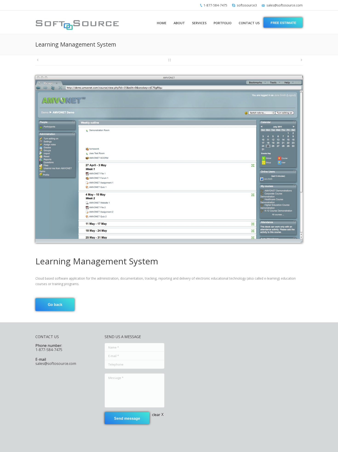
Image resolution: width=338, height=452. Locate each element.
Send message (127, 418)
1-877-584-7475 (215, 5)
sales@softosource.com (284, 5)
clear (156, 414)
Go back (55, 305)
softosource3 (247, 5)
